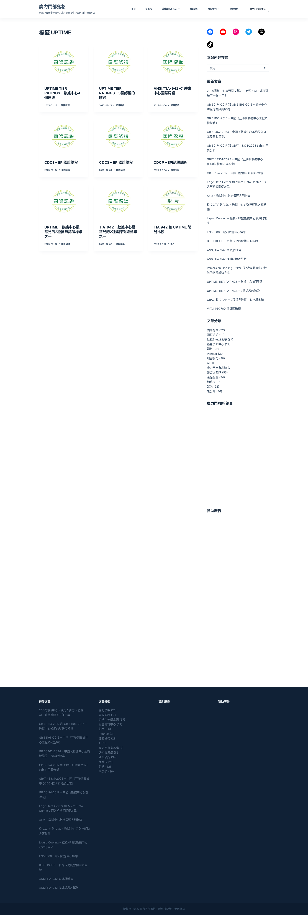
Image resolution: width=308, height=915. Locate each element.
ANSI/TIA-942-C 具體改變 (224, 250)
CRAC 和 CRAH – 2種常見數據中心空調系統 (235, 299)
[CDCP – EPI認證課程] (173, 136)
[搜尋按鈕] (265, 68)
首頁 (133, 8)
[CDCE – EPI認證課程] (63, 136)
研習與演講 (214, 372)
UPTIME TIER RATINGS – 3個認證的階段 (117, 93)
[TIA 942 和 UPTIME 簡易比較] (173, 201)
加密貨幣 (212, 358)
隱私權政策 (165, 909)
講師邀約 (194, 8)
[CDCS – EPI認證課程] (118, 136)
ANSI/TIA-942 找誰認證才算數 (227, 259)
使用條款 (179, 909)
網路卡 (211, 382)
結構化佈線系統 (217, 339)
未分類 (211, 391)
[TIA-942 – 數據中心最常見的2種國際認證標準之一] (118, 201)
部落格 (148, 8)
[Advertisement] (238, 543)
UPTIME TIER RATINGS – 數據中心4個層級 (62, 93)
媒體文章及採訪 (169, 8)
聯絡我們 (234, 8)
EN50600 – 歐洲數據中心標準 (226, 232)
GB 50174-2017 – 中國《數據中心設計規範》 (236, 173)
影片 (172, 244)
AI (208, 363)
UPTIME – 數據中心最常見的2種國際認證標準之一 (63, 232)
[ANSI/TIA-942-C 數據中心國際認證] (173, 62)
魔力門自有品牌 (217, 368)
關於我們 (212, 8)
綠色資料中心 (215, 344)
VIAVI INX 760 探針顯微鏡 (224, 308)
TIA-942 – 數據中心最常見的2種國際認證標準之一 (118, 232)
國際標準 (175, 105)
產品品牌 (212, 377)
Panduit (212, 353)
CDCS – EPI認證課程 (116, 162)
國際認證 (65, 105)
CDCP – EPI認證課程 (170, 162)
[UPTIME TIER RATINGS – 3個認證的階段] (118, 62)
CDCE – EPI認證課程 (61, 162)
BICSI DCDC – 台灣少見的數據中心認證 (232, 241)
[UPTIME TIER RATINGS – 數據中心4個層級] (63, 62)
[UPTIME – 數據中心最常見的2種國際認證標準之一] (63, 201)
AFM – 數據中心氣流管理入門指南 (228, 195)
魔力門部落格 (52, 6)
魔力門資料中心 (258, 8)
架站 (210, 386)
